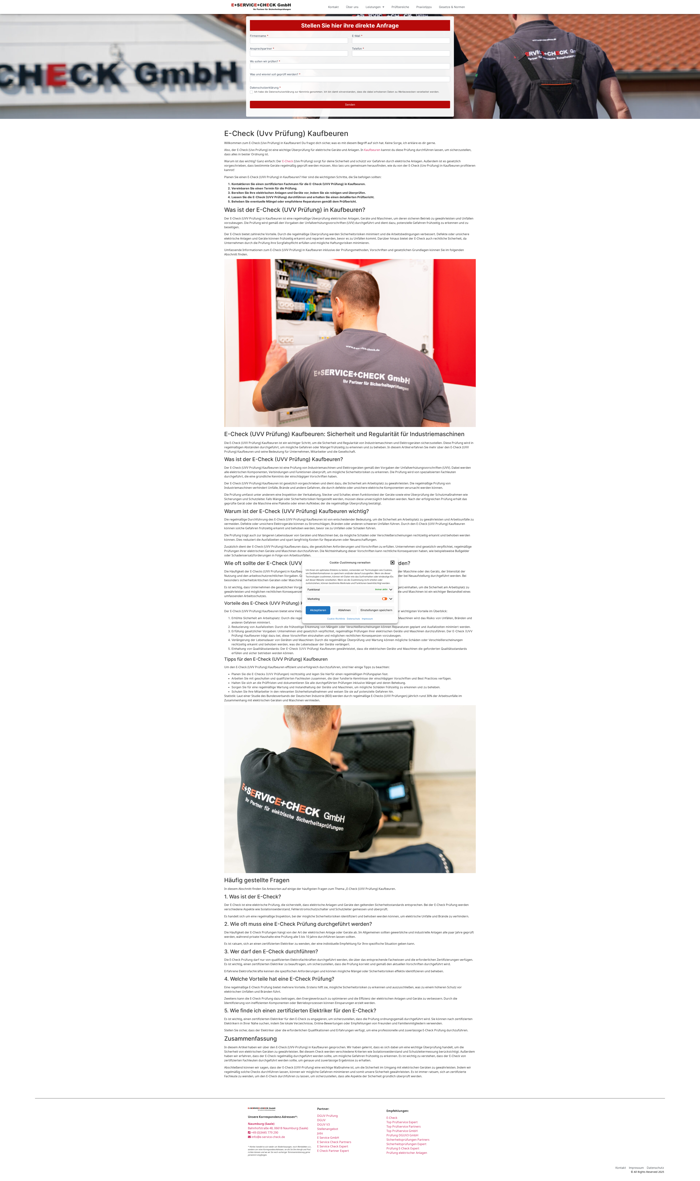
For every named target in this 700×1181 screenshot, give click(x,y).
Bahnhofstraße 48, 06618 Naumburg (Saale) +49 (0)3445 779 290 (278, 1128)
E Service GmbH (328, 1138)
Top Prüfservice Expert (402, 1122)
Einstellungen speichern (376, 610)
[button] (392, 562)
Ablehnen (344, 610)
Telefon (358, 48)
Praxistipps (424, 7)
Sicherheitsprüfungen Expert (406, 1144)
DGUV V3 (323, 1124)
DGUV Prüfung (327, 1116)
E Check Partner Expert (333, 1151)
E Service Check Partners (334, 1142)
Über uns (352, 7)
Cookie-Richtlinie (336, 618)
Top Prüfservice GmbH (402, 1131)
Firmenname (259, 36)
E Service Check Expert (332, 1146)
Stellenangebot (327, 1129)
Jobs (320, 1133)
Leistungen (373, 7)
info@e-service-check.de (268, 1137)
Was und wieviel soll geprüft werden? (275, 74)
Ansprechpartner (262, 48)
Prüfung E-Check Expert (402, 1148)
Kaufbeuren (372, 150)
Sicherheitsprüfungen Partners (407, 1140)
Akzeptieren (318, 610)
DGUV (321, 1120)
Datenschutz (353, 618)
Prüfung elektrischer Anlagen (406, 1153)
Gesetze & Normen (452, 7)
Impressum (367, 618)
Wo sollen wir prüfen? (265, 61)
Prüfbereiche (400, 7)
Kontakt (333, 7)
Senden (350, 104)
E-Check (287, 161)
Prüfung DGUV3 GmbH (402, 1135)
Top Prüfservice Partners (403, 1126)
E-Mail (357, 36)
